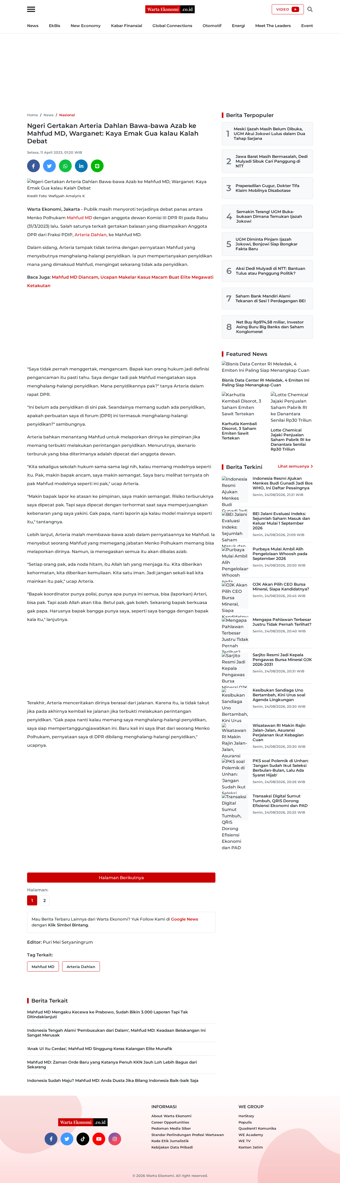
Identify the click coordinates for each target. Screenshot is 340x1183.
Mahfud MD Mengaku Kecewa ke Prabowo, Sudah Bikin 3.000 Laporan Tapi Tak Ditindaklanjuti (107, 1014)
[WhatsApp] (65, 165)
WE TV (244, 1141)
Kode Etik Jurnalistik (170, 1141)
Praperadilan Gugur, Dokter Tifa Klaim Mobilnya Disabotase (267, 188)
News (33, 25)
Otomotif (212, 25)
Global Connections (172, 25)
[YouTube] (98, 1139)
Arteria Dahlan (91, 234)
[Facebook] (33, 165)
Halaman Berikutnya (121, 877)
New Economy (86, 25)
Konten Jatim (251, 1147)
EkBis (54, 25)
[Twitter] (49, 165)
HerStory (246, 1116)
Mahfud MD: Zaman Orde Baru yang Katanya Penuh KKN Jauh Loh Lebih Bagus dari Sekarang (112, 1064)
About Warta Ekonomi (171, 1116)
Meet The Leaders (273, 25)
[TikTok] (82, 1139)
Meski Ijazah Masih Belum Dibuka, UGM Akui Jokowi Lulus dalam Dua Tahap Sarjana (269, 133)
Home (32, 115)
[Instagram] (114, 1139)
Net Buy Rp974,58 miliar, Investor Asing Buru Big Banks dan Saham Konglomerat (270, 327)
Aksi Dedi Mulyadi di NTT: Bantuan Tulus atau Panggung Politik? (270, 271)
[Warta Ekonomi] (170, 8)
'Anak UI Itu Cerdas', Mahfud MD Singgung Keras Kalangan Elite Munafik (99, 1048)
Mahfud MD (79, 217)
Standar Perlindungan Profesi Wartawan (187, 1135)
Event (307, 25)
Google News (184, 919)
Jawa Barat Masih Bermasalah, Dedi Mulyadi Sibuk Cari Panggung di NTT (272, 161)
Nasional (67, 115)
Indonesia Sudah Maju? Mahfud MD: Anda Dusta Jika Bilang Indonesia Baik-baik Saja (112, 1080)
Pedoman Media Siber (171, 1128)
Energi (238, 25)
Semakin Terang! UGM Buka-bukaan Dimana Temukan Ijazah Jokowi (269, 216)
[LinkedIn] (81, 165)
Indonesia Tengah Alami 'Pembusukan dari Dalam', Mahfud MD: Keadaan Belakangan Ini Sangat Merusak (116, 1033)
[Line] (97, 165)
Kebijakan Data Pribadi (172, 1147)
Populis (245, 1122)
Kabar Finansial (126, 25)
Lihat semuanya (293, 466)
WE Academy (251, 1135)
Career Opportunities (170, 1122)
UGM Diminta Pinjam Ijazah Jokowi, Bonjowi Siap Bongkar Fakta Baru (267, 244)
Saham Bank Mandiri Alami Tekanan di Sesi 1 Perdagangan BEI (271, 298)
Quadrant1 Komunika (257, 1128)
